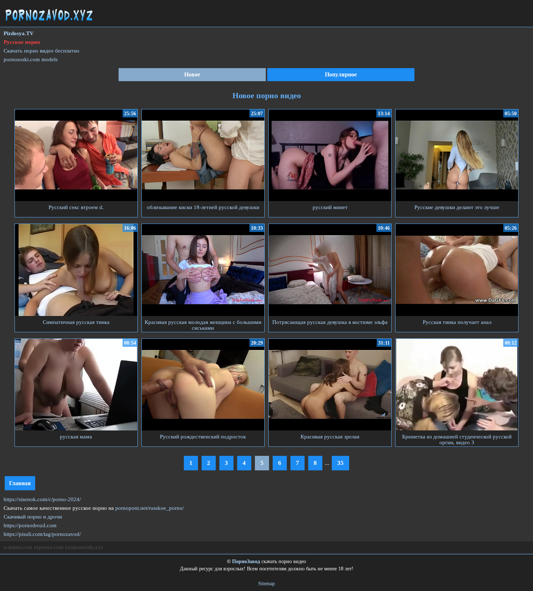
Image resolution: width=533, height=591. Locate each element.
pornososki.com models (31, 59)
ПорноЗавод (246, 561)
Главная (20, 483)
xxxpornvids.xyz (84, 547)
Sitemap (266, 583)
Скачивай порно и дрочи (33, 517)
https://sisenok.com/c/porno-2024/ (42, 499)
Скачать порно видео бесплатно (41, 51)
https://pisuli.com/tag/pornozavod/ (42, 534)
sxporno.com (48, 547)
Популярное (341, 74)
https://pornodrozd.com (30, 525)
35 (340, 462)
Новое (192, 74)
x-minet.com (18, 547)
